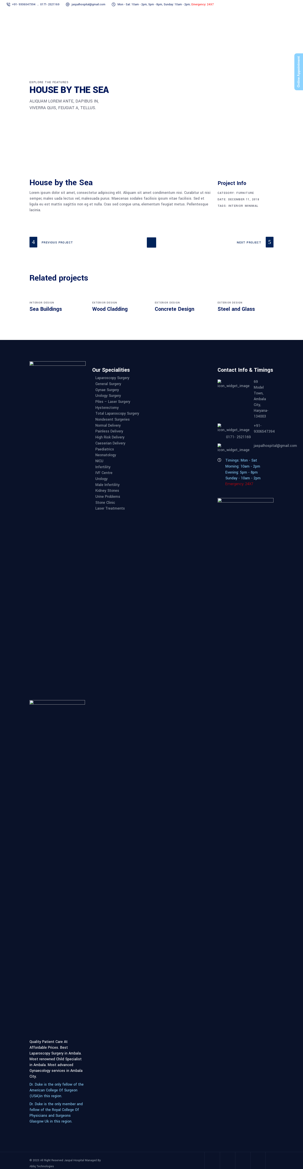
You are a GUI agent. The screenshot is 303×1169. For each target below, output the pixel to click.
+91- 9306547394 (23, 4)
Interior (235, 205)
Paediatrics (104, 449)
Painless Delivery (109, 431)
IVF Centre (103, 472)
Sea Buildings (46, 309)
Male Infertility (107, 484)
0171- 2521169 (49, 4)
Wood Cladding (110, 309)
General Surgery (108, 383)
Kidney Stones (107, 490)
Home (216, 96)
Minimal (252, 205)
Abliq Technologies (42, 1166)
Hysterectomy (107, 407)
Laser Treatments (110, 508)
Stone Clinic (105, 502)
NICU (99, 461)
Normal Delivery (108, 425)
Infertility (102, 467)
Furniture (233, 96)
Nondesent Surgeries (112, 419)
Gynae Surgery (107, 389)
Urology (101, 478)
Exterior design (104, 302)
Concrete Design (174, 309)
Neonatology (105, 455)
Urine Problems (107, 496)
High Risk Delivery (109, 437)
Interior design (42, 302)
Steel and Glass (236, 309)
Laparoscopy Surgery (112, 377)
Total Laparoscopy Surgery (117, 413)
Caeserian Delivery (110, 443)
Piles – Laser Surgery (112, 401)
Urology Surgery (108, 395)
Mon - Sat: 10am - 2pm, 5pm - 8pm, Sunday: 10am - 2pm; (166, 4)
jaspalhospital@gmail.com (88, 4)
